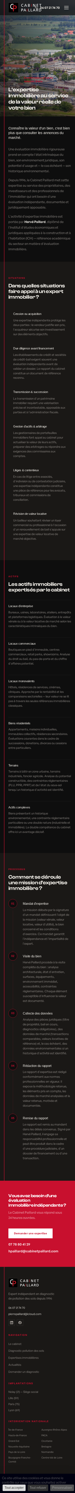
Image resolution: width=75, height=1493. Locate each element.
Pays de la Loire (16, 1451)
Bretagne (46, 1446)
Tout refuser (38, 1487)
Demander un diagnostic (23, 1371)
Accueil (14, 79)
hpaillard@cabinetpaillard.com (33, 1251)
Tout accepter (14, 1487)
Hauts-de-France (17, 1435)
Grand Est (13, 1440)
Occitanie (46, 1440)
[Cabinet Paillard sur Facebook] (20, 1322)
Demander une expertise (30, 1233)
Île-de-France (15, 1429)
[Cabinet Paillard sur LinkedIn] (11, 1322)
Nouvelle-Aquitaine (19, 1446)
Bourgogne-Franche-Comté (19, 1459)
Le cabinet (14, 1343)
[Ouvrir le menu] (66, 7)
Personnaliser (62, 1487)
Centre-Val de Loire (51, 1457)
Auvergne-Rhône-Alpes (54, 1429)
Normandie (47, 1451)
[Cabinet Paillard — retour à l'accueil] (20, 8)
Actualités (14, 1364)
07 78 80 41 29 (19, 1244)
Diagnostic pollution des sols (26, 1350)
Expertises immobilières (23, 1357)
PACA (44, 1435)
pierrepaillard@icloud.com (24, 1314)
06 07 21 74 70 (50, 8)
